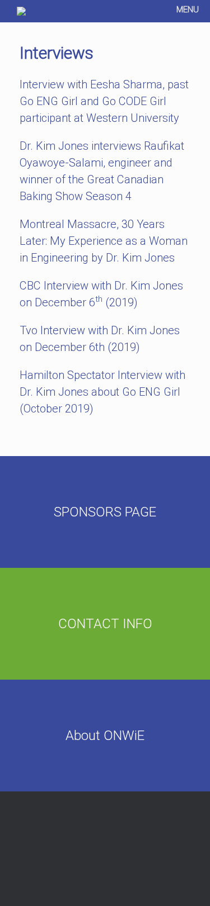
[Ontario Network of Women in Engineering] (21, 11)
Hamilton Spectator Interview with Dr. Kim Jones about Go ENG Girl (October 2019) (102, 391)
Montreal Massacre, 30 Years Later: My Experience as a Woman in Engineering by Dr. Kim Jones (104, 240)
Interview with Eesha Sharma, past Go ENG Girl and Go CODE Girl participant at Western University (104, 101)
